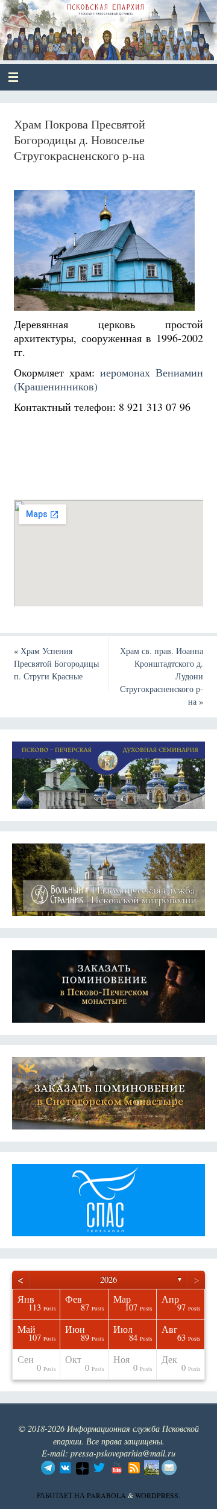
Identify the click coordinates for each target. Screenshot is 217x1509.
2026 (108, 1279)
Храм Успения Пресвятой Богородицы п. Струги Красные (56, 663)
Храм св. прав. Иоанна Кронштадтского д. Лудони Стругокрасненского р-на (161, 676)
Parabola (106, 1495)
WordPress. (157, 1495)
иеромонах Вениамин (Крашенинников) (109, 379)
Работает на (62, 1495)
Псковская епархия (97, 25)
